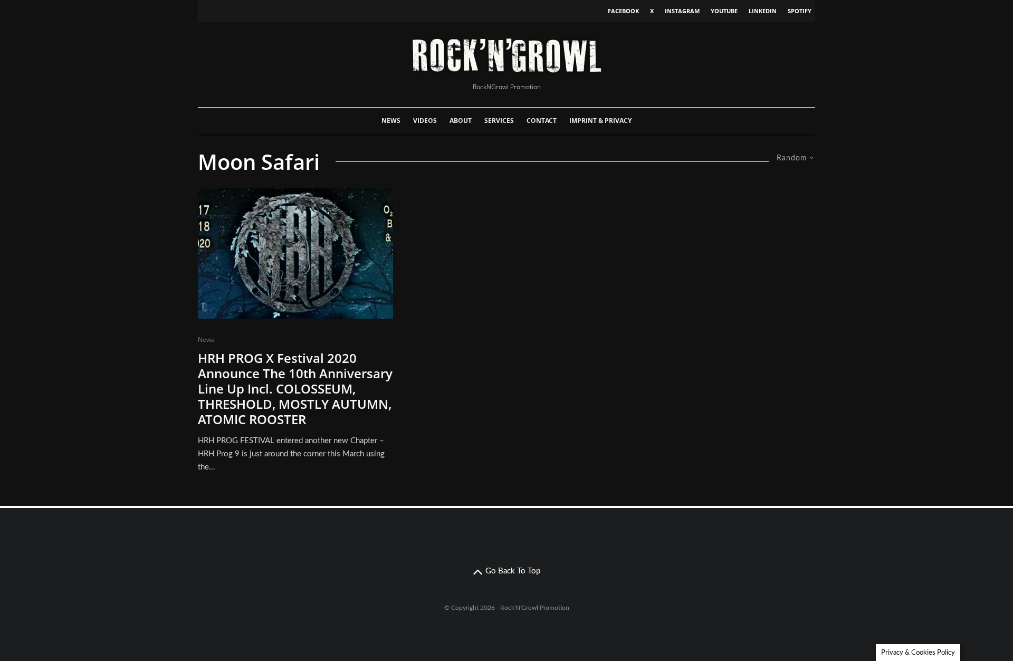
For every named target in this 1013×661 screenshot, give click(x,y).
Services (499, 120)
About (461, 120)
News (390, 120)
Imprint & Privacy (600, 120)
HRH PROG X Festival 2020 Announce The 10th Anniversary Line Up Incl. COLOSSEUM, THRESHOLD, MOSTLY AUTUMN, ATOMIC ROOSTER (295, 389)
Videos (425, 120)
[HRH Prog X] (295, 253)
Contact (542, 120)
